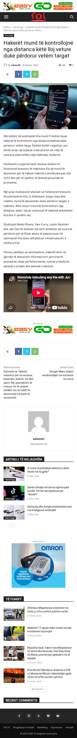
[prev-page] (6, 525)
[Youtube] (57, 715)
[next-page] (11, 525)
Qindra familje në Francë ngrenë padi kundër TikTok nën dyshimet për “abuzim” (48, 491)
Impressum (56, 727)
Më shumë (37, 689)
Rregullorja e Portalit (23, 727)
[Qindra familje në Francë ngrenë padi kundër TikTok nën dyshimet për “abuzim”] (14, 493)
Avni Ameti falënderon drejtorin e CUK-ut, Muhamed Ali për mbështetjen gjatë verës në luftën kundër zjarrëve (49, 673)
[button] (6, 17)
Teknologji (18, 27)
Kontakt (69, 727)
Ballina (7, 27)
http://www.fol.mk (38, 444)
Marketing (42, 727)
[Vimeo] (48, 715)
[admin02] (6, 65)
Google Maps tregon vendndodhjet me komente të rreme (57, 375)
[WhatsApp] (34, 74)
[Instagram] (28, 715)
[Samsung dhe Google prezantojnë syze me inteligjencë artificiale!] (14, 512)
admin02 (15, 65)
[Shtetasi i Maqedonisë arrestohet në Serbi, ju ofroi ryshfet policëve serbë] (14, 613)
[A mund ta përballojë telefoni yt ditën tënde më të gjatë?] (14, 474)
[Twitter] (26, 74)
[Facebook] (18, 74)
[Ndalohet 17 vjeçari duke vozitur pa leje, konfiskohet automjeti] (14, 633)
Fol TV (7, 727)
